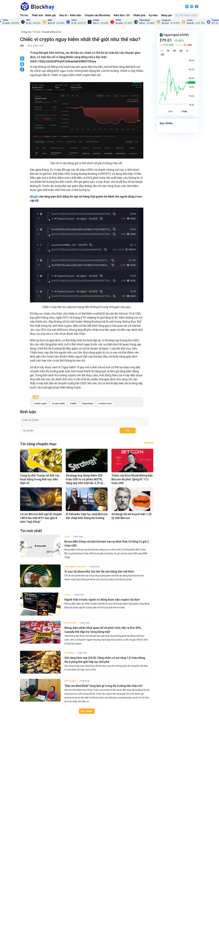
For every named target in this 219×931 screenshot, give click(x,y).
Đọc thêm (87, 711)
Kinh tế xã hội (70, 623)
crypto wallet (59, 403)
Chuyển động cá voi (52, 32)
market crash (106, 403)
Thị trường (69, 653)
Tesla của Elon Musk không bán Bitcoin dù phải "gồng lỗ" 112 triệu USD (132, 479)
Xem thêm (148, 443)
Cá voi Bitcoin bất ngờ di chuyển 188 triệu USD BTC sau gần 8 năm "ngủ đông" (41, 517)
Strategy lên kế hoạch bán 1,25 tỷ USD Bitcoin (131, 515)
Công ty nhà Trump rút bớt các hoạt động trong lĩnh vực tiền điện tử (40, 479)
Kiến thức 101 (122, 15)
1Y (187, 51)
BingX (34, 196)
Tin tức (24, 15)
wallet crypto (41, 403)
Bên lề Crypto (70, 681)
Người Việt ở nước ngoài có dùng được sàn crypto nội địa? (102, 599)
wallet (73, 403)
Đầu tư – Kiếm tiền (70, 15)
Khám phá (139, 15)
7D (168, 51)
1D (162, 51)
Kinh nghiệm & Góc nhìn (75, 566)
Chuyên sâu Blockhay (97, 15)
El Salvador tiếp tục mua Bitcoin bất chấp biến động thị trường (87, 515)
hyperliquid (88, 403)
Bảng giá (166, 15)
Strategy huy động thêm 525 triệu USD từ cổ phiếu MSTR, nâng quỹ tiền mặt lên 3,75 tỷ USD (84, 479)
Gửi (128, 430)
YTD (162, 54)
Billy (22, 46)
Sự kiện (153, 15)
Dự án (66, 536)
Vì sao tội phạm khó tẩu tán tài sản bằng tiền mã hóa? (99, 571)
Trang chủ (26, 32)
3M (180, 51)
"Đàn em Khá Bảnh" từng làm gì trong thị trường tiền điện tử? (103, 685)
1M (174, 51)
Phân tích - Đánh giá (44, 15)
